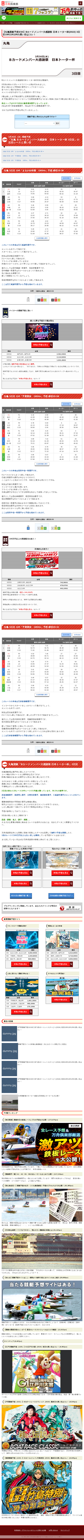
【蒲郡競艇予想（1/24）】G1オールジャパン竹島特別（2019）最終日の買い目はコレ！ (36, 1458)
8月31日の (21, 895)
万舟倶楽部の (61, 895)
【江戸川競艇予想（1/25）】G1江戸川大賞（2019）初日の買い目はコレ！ (31, 1347)
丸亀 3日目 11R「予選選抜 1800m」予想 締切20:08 (21, 156)
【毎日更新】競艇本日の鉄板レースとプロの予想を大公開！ (26, 1120)
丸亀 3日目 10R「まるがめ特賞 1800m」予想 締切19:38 (23, 151)
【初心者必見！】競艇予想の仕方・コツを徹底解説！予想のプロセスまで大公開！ (34, 1185)
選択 (57, 123)
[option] (42, 11)
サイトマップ (9, 1341)
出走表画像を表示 (42, 238)
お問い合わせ (53, 1530)
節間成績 (77, 178)
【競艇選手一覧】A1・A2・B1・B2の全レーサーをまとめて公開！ (28, 1174)
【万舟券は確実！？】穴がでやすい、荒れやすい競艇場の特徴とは (28, 1230)
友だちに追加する (73, 18)
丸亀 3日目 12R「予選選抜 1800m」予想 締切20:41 (21, 160)
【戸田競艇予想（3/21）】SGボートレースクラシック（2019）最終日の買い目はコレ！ (36, 1402)
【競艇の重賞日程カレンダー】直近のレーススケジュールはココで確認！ (31, 1329)
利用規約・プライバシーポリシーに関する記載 (30, 1530)
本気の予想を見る (40, 345)
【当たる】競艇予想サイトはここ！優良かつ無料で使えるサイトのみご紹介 (31, 1277)
